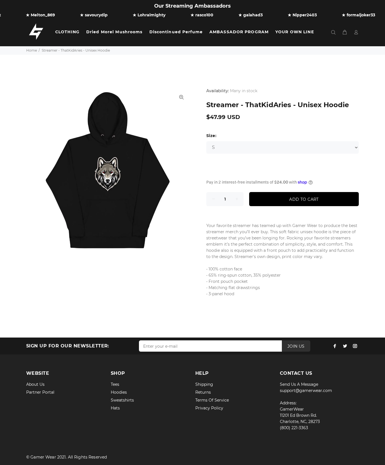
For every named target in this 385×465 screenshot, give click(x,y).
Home (31, 50)
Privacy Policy (209, 408)
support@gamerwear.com (306, 390)
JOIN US (296, 346)
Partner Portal (40, 392)
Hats (115, 408)
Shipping (204, 384)
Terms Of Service (212, 400)
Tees (115, 384)
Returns (203, 392)
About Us (35, 384)
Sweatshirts (122, 400)
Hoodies (119, 392)
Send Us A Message (299, 384)
